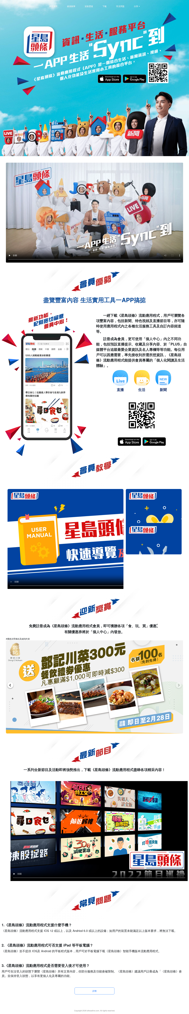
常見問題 (120, 6)
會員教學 (71, 6)
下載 (104, 6)
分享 (136, 6)
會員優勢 (53, 6)
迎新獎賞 (89, 6)
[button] (179, 685)
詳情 (94, 990)
